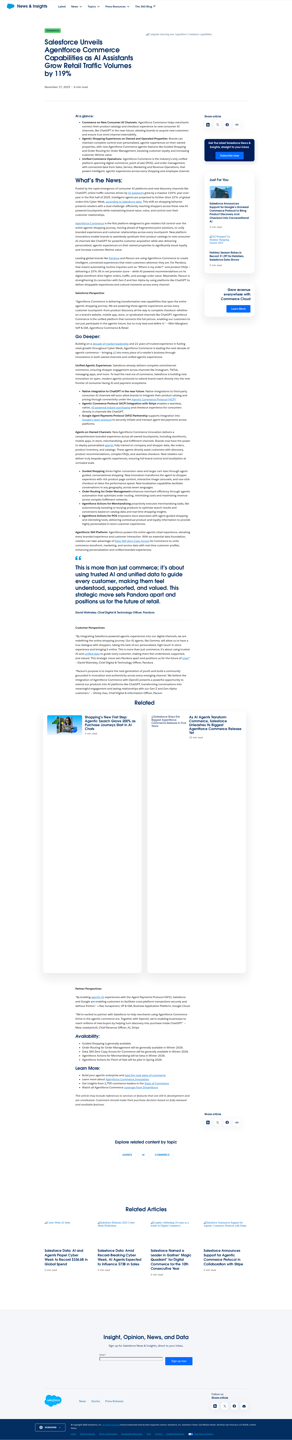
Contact (158, 1433)
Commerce (52, 30)
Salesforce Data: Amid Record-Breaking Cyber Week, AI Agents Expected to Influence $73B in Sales (119, 1257)
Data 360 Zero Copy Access (132, 541)
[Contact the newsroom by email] (243, 1406)
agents (109, 445)
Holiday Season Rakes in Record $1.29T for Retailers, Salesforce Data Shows (227, 256)
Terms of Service (87, 1433)
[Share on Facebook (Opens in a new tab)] (227, 124)
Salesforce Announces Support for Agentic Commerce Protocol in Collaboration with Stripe (223, 1257)
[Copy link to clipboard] (236, 124)
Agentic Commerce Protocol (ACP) (154, 399)
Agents (127, 1154)
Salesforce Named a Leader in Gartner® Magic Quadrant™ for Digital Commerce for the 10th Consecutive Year (171, 1259)
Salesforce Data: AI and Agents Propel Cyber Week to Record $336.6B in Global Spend (66, 1257)
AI (114, 352)
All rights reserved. (111, 1424)
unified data (92, 654)
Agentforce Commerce (89, 223)
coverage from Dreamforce (141, 1087)
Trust (149, 1433)
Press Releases (114, 1401)
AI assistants (136, 193)
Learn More (238, 309)
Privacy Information (108, 1433)
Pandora (114, 258)
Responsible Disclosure (131, 1433)
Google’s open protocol (97, 419)
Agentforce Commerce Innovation (127, 1079)
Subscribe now (229, 155)
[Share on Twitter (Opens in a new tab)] (217, 124)
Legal (73, 1433)
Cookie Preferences (175, 1433)
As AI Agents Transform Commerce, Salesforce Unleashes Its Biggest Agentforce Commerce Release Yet (215, 725)
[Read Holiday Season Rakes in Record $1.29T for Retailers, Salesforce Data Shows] (221, 241)
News (82, 1401)
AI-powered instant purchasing (110, 407)
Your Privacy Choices (203, 1433)
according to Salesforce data (124, 201)
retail (185, 658)
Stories (95, 1401)
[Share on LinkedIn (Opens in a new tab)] (207, 124)
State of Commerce (156, 1083)
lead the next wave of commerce (145, 1075)
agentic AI (97, 997)
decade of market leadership (111, 344)
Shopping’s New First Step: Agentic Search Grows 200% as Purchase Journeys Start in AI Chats (110, 723)
